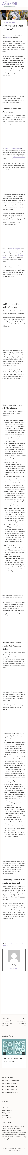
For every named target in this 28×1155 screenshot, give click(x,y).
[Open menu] (24, 3)
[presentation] (14, 1047)
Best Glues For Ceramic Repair (10, 1081)
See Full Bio (13, 968)
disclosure (8, 37)
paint (3, 598)
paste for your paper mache (13, 148)
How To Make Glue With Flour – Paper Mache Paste (7, 1022)
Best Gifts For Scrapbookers (9, 1089)
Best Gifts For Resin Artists (9, 1083)
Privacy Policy (6, 1113)
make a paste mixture (19, 157)
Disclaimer (5, 1115)
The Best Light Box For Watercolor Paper (21, 1022)
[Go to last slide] (4, 1053)
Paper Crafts (5, 22)
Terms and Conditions (8, 1118)
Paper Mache (13, 22)
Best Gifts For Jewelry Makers (10, 1092)
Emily (5, 33)
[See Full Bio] (17, 968)
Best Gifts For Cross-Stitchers (10, 1086)
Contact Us (5, 1107)
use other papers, (15, 249)
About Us (4, 1105)
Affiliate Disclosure (7, 1110)
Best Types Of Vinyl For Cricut (13, 1058)
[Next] (23, 1053)
